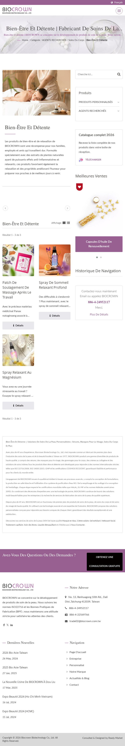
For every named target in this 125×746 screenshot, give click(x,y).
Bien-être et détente (96, 40)
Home (25, 40)
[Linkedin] (11, 625)
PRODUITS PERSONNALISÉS (96, 102)
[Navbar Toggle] (119, 10)
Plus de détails (99, 314)
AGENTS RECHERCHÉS (54, 40)
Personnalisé (76, 665)
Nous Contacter (78, 525)
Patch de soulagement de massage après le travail (16, 289)
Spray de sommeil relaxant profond (53, 285)
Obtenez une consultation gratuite (104, 561)
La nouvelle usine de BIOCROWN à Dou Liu (28, 682)
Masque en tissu (69, 521)
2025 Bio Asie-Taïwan (15, 667)
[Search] (118, 74)
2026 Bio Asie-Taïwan (15, 653)
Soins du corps (76, 40)
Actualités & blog (79, 678)
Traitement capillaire (14, 525)
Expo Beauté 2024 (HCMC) (18, 711)
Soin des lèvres (30, 525)
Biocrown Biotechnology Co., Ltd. (38, 738)
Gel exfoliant (95, 521)
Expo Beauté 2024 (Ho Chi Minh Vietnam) (27, 696)
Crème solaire (83, 521)
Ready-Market (115, 738)
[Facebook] (4, 625)
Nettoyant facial (108, 521)
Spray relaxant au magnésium (16, 375)
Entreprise (75, 658)
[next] (67, 208)
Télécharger (93, 159)
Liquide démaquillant (47, 525)
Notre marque (77, 671)
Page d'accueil (77, 652)
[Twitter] (7, 625)
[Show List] (68, 223)
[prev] (5, 208)
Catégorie (35, 40)
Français (118, 2)
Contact (74, 685)
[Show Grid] (64, 223)
